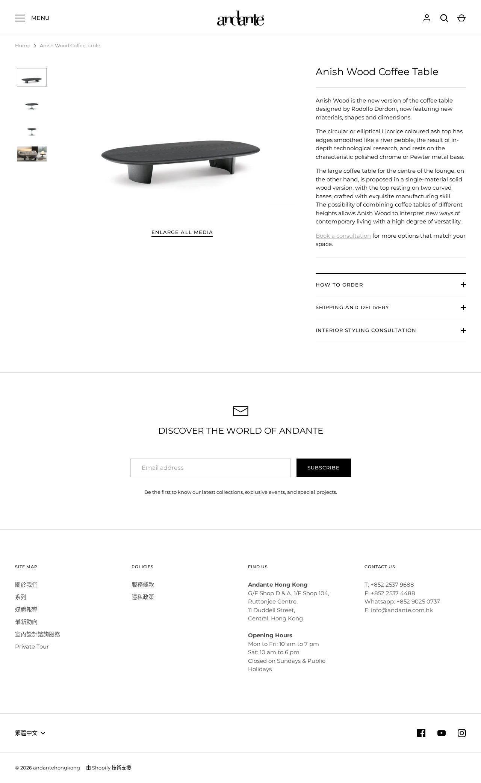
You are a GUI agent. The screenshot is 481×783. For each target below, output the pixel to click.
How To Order (339, 285)
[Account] (427, 18)
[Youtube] (441, 733)
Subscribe (323, 468)
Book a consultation (343, 235)
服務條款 (143, 584)
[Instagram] (462, 733)
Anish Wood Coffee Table (70, 45)
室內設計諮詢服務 (37, 634)
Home (22, 45)
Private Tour (32, 646)
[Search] (444, 18)
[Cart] (461, 18)
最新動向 (26, 621)
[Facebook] (421, 733)
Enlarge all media (182, 232)
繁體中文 (26, 732)
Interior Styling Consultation (366, 330)
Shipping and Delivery (352, 307)
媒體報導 (26, 609)
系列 (20, 596)
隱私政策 (143, 596)
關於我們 (26, 584)
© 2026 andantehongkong (47, 768)
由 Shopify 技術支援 (108, 768)
